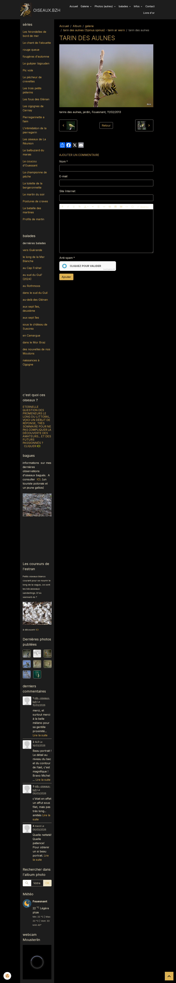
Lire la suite (40, 735)
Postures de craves (35, 201)
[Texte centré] (98, 206)
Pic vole (28, 70)
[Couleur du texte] (86, 206)
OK (47, 883)
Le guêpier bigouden (36, 63)
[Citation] (93, 206)
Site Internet (67, 191)
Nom (62, 161)
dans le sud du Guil (35, 292)
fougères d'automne (36, 56)
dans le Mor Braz (34, 342)
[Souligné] (74, 206)
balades (124, 6)
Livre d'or (149, 12)
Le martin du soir (34, 194)
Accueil (74, 6)
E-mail (63, 176)
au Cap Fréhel (32, 268)
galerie (89, 26)
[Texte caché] (110, 206)
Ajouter (66, 277)
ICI (38, 479)
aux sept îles (31, 317)
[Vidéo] (121, 206)
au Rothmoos (31, 286)
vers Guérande (32, 250)
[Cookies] (7, 976)
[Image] (115, 206)
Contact (150, 6)
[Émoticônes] (132, 206)
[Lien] (104, 206)
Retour (106, 125)
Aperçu (144, 206)
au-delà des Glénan (35, 299)
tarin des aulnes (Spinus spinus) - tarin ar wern (94, 30)
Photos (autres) (104, 6)
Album (77, 26)
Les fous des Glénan (36, 99)
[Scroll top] (169, 976)
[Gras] (62, 206)
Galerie (85, 6)
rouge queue (31, 49)
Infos (137, 6)
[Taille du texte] (79, 206)
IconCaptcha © (109, 269)
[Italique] (68, 206)
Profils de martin (33, 219)
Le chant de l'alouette (37, 42)
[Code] (127, 206)
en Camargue (32, 335)
